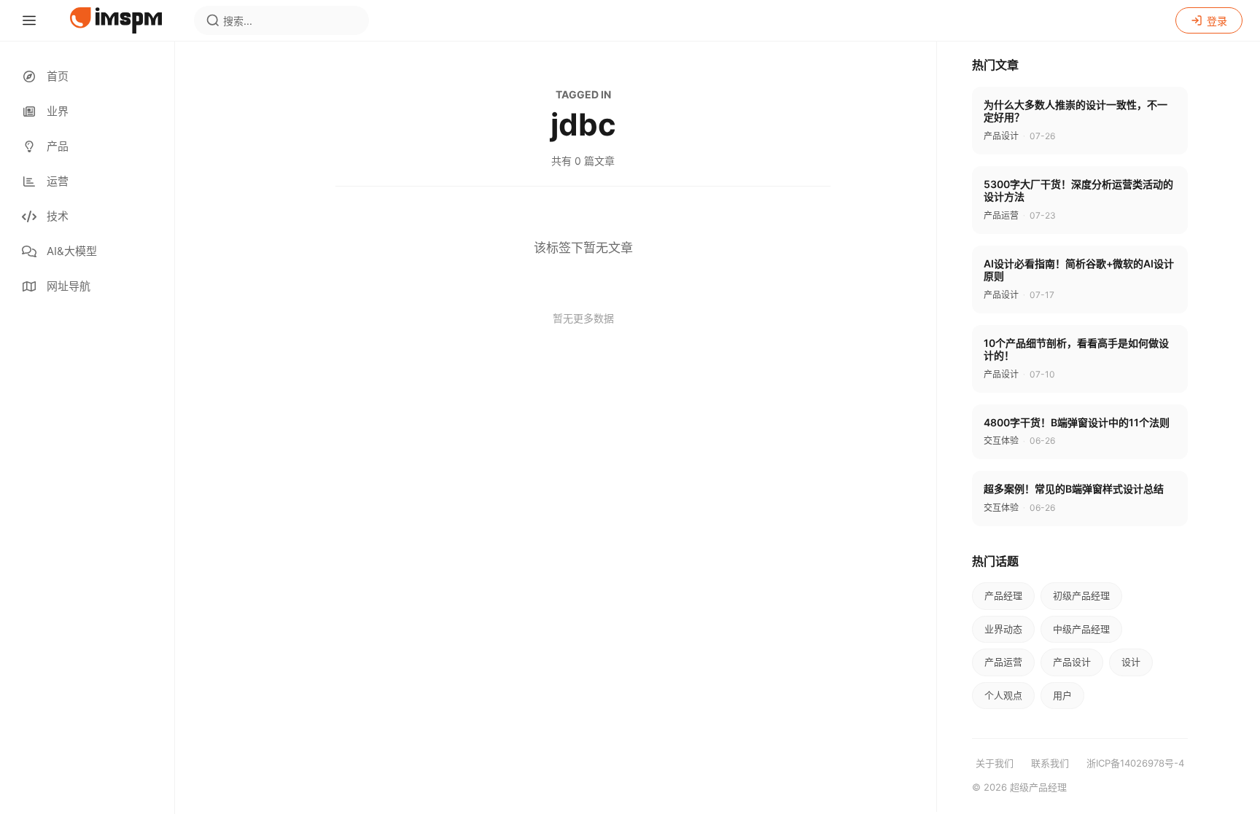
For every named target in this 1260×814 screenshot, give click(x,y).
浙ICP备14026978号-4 (1135, 763)
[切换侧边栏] (29, 20)
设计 (1130, 662)
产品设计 (1072, 662)
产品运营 (1003, 662)
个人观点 (1003, 695)
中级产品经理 (1081, 629)
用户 (1062, 695)
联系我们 (1050, 763)
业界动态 (1003, 629)
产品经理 (1003, 595)
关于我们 (995, 763)
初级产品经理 (1081, 595)
